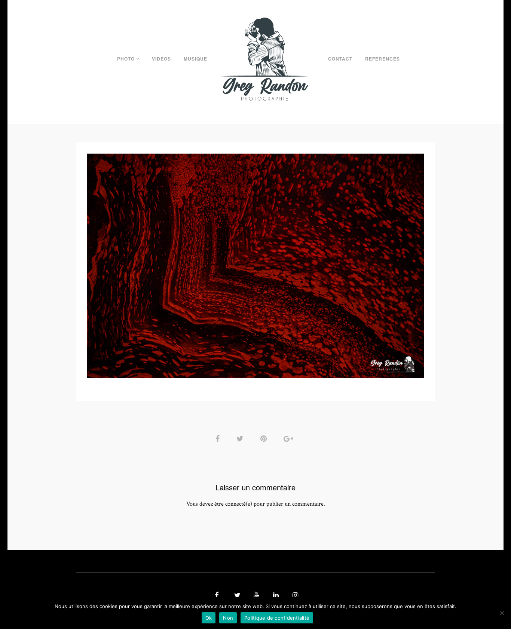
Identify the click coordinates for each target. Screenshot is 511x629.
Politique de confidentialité (276, 618)
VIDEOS (161, 58)
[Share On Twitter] (241, 438)
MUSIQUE (195, 58)
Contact (340, 58)
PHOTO (126, 58)
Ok (208, 618)
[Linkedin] (274, 596)
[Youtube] (255, 596)
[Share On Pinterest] (265, 438)
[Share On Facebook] (219, 438)
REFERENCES (382, 58)
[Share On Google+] (290, 438)
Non (228, 618)
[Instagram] (294, 596)
